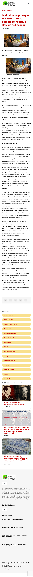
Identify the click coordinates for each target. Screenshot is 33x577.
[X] (10, 300)
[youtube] (8, 569)
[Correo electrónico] (25, 300)
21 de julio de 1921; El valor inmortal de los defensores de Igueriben (14, 545)
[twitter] (5, 569)
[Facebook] (5, 300)
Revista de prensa (7, 10)
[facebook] (3, 569)
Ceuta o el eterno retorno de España (12, 527)
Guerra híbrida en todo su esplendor (12, 519)
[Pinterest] (20, 300)
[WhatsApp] (15, 300)
